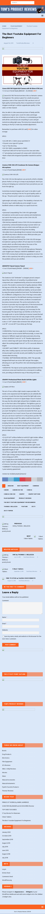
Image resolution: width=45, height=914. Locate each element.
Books (4, 751)
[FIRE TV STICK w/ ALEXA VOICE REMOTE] (3, 578)
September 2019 (7, 839)
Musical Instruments (8, 783)
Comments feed (7, 876)
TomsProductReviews (23, 43)
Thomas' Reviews (7, 791)
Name (4, 617)
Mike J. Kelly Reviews (9, 769)
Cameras (36, 486)
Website (5, 630)
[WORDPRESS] (29, 20)
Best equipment (23, 486)
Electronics (5, 758)
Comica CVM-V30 (9, 494)
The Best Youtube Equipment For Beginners (19, 502)
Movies (4, 772)
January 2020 (6, 832)
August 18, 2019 (8, 43)
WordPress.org (7, 880)
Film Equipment (9, 498)
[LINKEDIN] (33, 20)
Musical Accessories (8, 780)
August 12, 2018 (12, 581)
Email (4, 623)
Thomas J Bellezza (10, 507)
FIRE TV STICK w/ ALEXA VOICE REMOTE (20, 578)
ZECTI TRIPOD (8, 511)
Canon (6, 490)
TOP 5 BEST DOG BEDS (9, 809)
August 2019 (6, 843)
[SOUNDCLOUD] (37, 20)
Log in (4, 869)
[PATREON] (25, 20)
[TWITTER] (12, 20)
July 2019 (5, 847)
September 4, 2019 (18, 571)
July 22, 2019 (17, 557)
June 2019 (5, 850)
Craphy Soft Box (34, 494)
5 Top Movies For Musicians (11, 813)
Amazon (10, 486)
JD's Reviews (6, 765)
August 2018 (6, 854)
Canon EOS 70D (17, 490)
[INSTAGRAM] (16, 20)
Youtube (24, 507)
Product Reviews (25, 498)
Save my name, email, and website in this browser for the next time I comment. (21, 637)
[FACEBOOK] (20, 20)
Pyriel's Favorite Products (10, 787)
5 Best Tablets (18, 569)
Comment (5, 600)
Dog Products (6, 754)
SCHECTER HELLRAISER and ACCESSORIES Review (18, 806)
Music (4, 776)
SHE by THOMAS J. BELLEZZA (23, 555)
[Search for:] (22, 2)
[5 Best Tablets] (6, 570)
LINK (34, 91)
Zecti (33, 507)
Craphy (21, 494)
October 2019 (6, 836)
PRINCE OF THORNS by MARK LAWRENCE (15, 802)
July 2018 (5, 858)
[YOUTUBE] (8, 20)
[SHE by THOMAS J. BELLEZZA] (6, 559)
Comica (29, 490)
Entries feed (6, 873)
